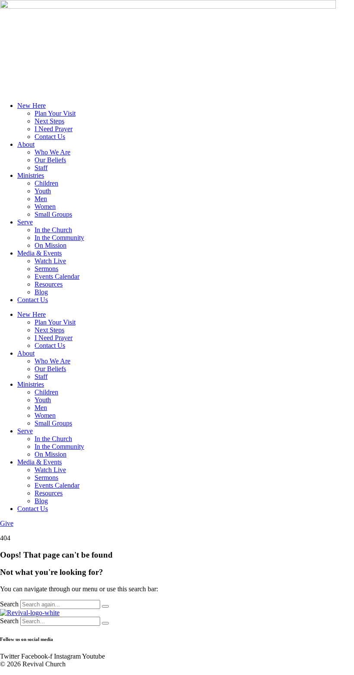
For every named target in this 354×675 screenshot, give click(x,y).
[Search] (105, 606)
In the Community (59, 237)
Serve (25, 222)
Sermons (46, 268)
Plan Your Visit (55, 113)
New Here (31, 105)
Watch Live (50, 261)
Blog (41, 292)
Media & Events (39, 253)
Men (41, 198)
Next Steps (49, 121)
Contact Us (50, 136)
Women (45, 206)
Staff (41, 167)
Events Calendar (57, 276)
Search (9, 604)
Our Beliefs (50, 160)
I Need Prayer (54, 128)
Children (46, 183)
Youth (43, 191)
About (26, 144)
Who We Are (52, 152)
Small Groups (53, 214)
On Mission (50, 245)
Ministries (30, 175)
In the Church (53, 229)
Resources (49, 284)
